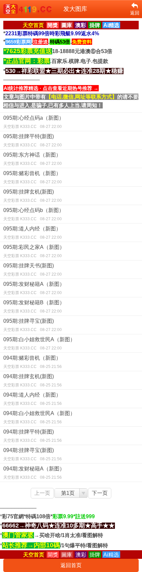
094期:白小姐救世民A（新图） (39, 417)
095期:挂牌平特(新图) (32, 140)
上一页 (42, 493)
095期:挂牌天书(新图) (32, 270)
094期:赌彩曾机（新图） (32, 362)
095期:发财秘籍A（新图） (34, 288)
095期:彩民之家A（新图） (34, 251)
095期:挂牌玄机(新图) (32, 196)
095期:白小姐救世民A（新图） (39, 343)
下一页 (100, 493)
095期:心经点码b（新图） (33, 214)
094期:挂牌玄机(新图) (32, 380)
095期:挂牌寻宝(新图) (32, 325)
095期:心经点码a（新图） (33, 122)
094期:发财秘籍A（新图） (34, 473)
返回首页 (71, 565)
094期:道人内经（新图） (32, 399)
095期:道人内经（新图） (32, 233)
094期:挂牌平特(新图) (32, 436)
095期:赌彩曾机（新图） (32, 177)
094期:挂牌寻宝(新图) (32, 454)
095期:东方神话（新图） (32, 159)
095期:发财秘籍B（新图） (34, 307)
